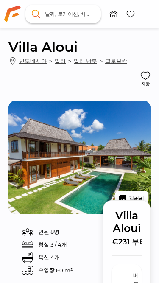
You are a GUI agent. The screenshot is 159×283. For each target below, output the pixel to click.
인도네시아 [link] (33, 60)
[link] (12, 14)
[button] (113, 14)
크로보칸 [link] (116, 60)
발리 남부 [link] (85, 60)
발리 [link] (60, 60)
